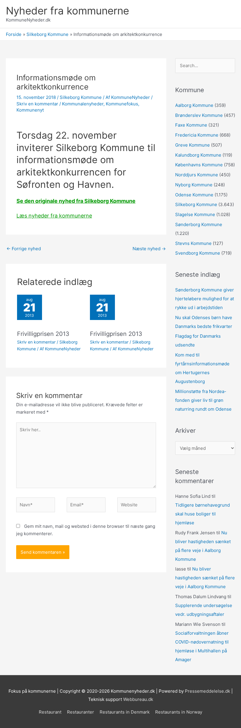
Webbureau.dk (138, 699)
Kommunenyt (30, 110)
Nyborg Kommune (193, 185)
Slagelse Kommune (195, 214)
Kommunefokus (122, 104)
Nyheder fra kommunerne (67, 10)
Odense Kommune (194, 195)
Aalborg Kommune (194, 105)
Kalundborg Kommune (198, 155)
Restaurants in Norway (178, 712)
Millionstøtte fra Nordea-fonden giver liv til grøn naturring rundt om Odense (203, 400)
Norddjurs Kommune (196, 175)
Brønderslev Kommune (199, 115)
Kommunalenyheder (82, 104)
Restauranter (80, 712)
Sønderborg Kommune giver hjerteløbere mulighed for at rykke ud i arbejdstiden (204, 298)
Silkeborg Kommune (81, 97)
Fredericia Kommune (196, 135)
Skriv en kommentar (37, 104)
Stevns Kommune (193, 243)
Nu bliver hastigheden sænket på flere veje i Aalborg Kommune (205, 577)
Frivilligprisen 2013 (43, 333)
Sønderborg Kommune (198, 224)
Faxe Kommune (191, 125)
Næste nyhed (149, 248)
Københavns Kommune (199, 165)
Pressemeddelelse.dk (207, 691)
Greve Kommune (192, 145)
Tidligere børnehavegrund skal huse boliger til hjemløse (202, 513)
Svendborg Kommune (197, 253)
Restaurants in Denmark (125, 712)
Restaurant (50, 712)
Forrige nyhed (23, 248)
